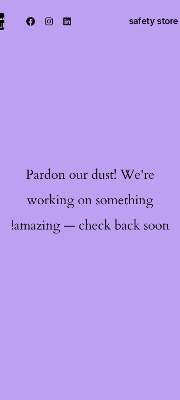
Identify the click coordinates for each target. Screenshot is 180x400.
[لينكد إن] (67, 21)
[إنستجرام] (49, 21)
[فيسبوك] (30, 21)
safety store (153, 21)
